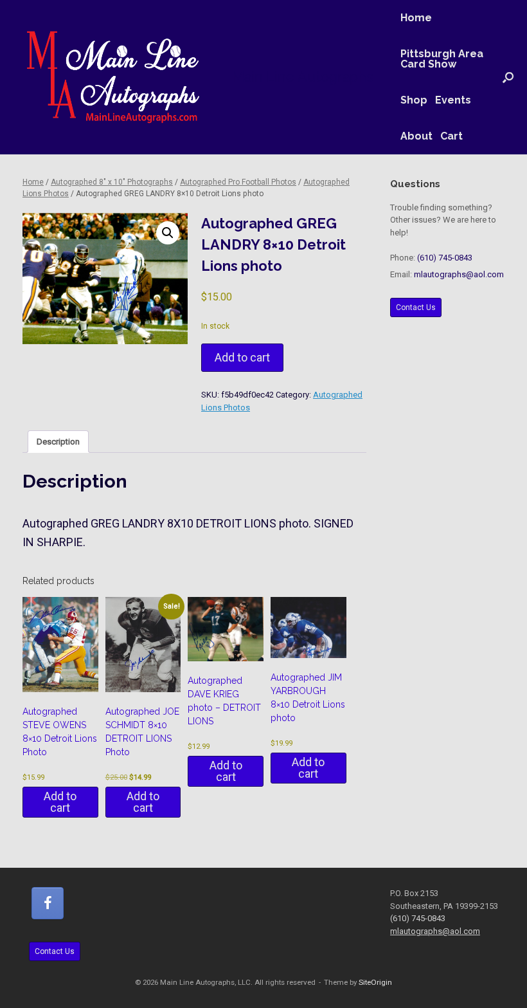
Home (416, 18)
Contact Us (416, 307)
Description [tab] (58, 441)
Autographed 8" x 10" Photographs (112, 182)
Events (453, 100)
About (416, 136)
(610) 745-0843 (444, 257)
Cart (451, 136)
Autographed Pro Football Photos (238, 182)
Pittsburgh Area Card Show (441, 59)
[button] (508, 77)
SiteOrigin (375, 982)
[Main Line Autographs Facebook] (47, 903)
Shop (413, 100)
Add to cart (242, 357)
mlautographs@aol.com (459, 274)
